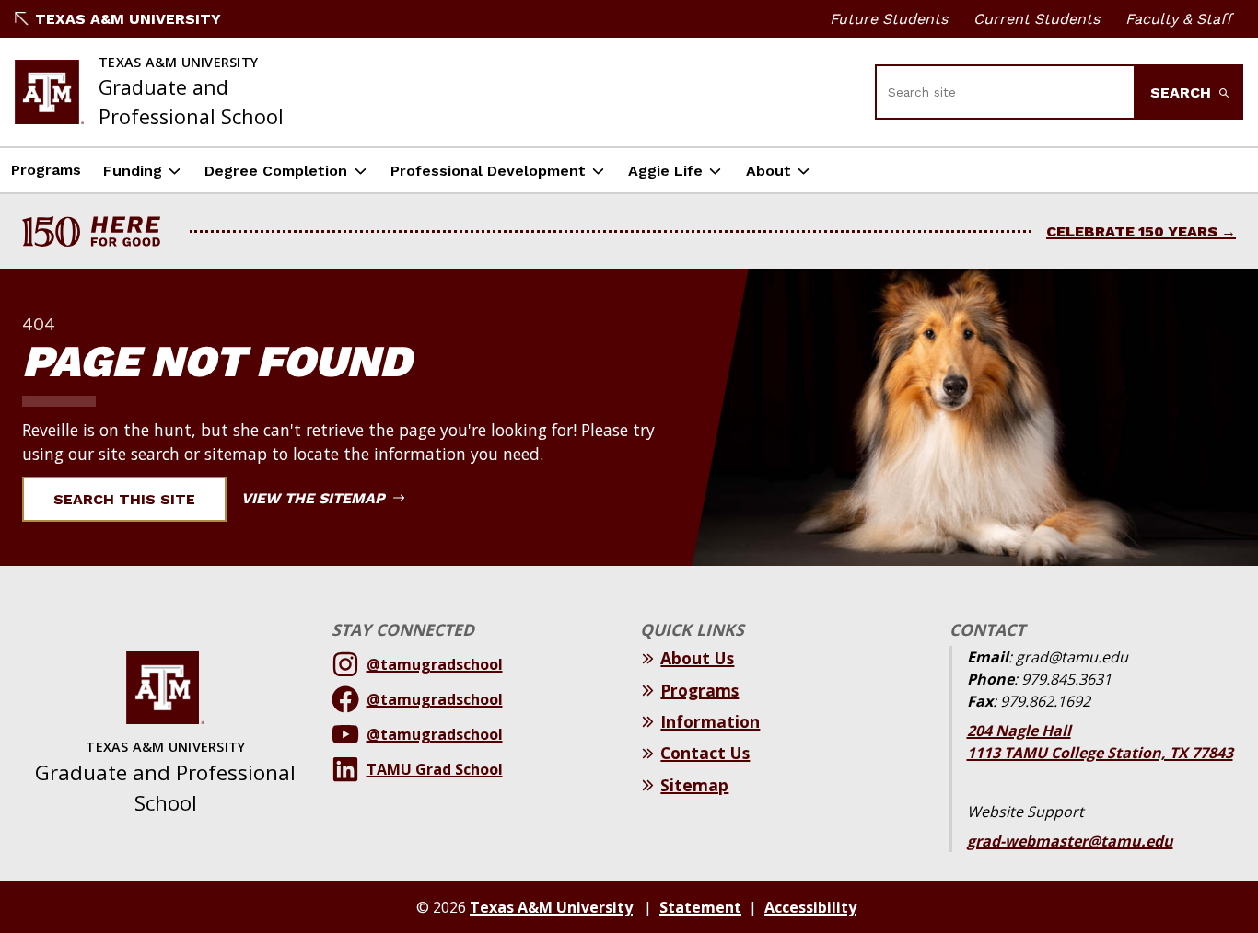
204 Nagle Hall (1019, 730)
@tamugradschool (435, 664)
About (768, 170)
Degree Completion (275, 170)
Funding (132, 170)
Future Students (889, 19)
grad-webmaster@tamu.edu (1070, 841)
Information (710, 721)
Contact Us (705, 753)
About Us (697, 658)
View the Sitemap (315, 498)
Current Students (1036, 19)
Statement (700, 907)
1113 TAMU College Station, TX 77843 (1100, 753)
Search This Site (124, 499)
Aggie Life (665, 170)
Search (1183, 92)
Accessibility (810, 907)
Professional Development (488, 170)
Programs (46, 170)
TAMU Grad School (435, 769)
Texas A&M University (128, 19)
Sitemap (694, 785)
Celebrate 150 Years (1131, 231)
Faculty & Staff (1178, 19)
